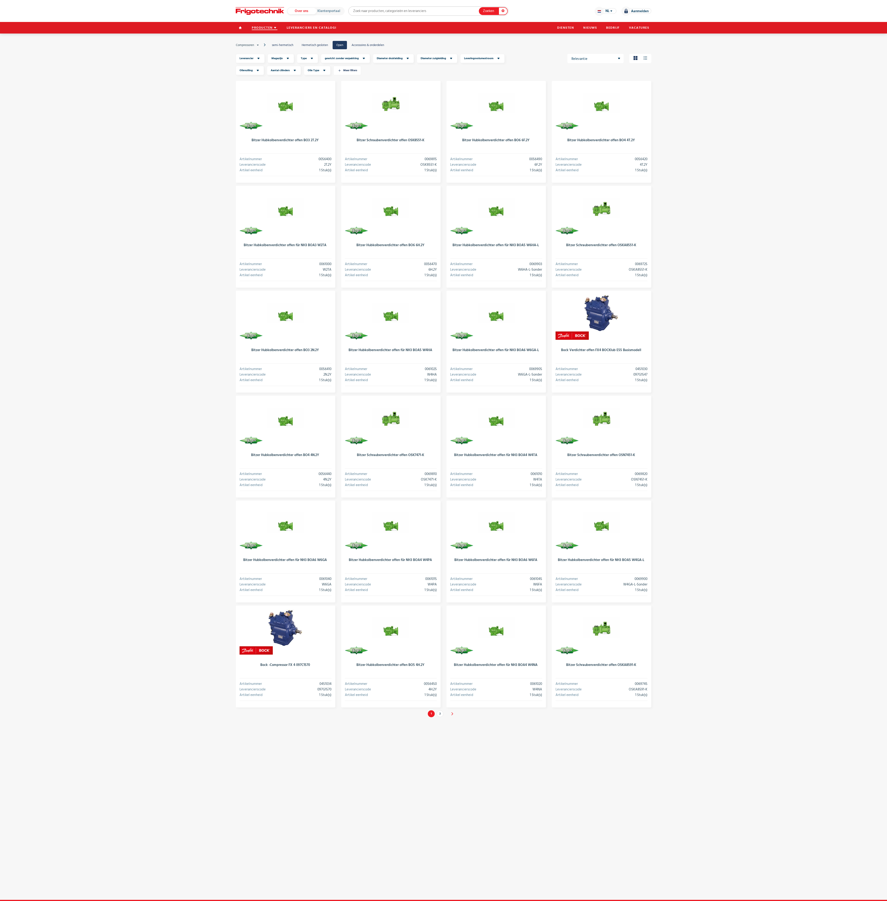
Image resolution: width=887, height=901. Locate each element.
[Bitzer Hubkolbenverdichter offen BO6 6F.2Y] (496, 103)
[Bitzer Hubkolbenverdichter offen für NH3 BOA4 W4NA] (496, 627)
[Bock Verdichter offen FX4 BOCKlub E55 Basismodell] (601, 312)
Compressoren (245, 45)
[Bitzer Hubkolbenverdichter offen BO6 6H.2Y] (391, 208)
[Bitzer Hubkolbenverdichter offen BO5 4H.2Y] (391, 627)
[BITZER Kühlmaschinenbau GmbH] (251, 126)
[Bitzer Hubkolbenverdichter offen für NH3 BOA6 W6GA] (285, 522)
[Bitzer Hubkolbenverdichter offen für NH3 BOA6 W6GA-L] (496, 312)
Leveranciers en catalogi (312, 27)
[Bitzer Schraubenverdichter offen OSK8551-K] (391, 103)
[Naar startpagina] (260, 11)
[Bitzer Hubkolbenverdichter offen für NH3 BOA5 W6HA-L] (496, 208)
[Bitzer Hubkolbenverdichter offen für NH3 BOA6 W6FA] (496, 522)
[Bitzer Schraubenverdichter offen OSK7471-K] (391, 417)
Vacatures (639, 27)
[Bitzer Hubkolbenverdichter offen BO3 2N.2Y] (285, 312)
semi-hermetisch (282, 45)
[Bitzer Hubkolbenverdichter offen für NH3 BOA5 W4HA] (391, 312)
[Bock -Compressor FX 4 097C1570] (285, 627)
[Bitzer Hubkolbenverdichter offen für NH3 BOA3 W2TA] (285, 208)
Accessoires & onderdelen (368, 45)
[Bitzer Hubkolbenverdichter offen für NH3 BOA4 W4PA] (391, 522)
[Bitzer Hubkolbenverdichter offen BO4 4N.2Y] (285, 417)
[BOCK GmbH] (572, 335)
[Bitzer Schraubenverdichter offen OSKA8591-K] (601, 627)
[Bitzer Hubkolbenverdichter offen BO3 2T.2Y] (285, 103)
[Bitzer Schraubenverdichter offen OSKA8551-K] (601, 208)
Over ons (301, 11)
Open (339, 45)
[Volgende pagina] (452, 713)
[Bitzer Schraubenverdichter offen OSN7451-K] (601, 417)
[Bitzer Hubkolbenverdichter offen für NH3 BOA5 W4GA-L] (601, 522)
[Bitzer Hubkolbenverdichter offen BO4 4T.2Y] (601, 103)
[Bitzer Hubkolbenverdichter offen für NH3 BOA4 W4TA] (496, 417)
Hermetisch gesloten (315, 45)
